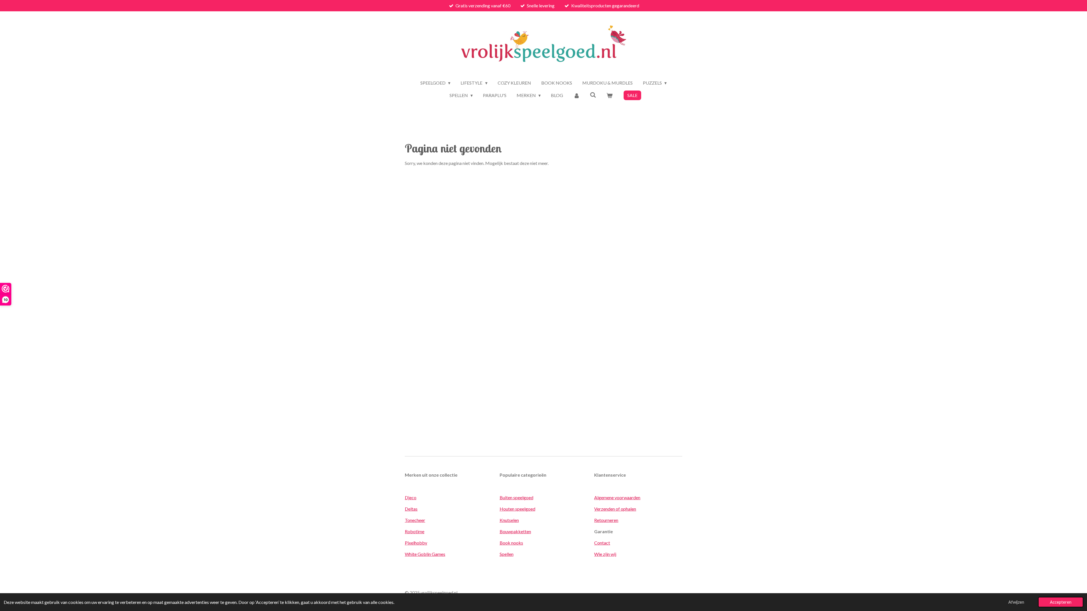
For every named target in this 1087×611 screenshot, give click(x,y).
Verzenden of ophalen (615, 508)
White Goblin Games (425, 554)
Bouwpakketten (515, 531)
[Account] (576, 95)
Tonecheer (415, 520)
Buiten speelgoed (516, 497)
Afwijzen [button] (1016, 602)
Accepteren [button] (1060, 602)
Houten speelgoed (517, 508)
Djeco (410, 497)
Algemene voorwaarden (617, 497)
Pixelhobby (416, 542)
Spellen (506, 554)
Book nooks (511, 542)
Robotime (414, 531)
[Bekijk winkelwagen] (609, 95)
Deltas (411, 508)
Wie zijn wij (605, 554)
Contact (602, 542)
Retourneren (606, 520)
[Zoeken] (593, 95)
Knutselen (509, 520)
